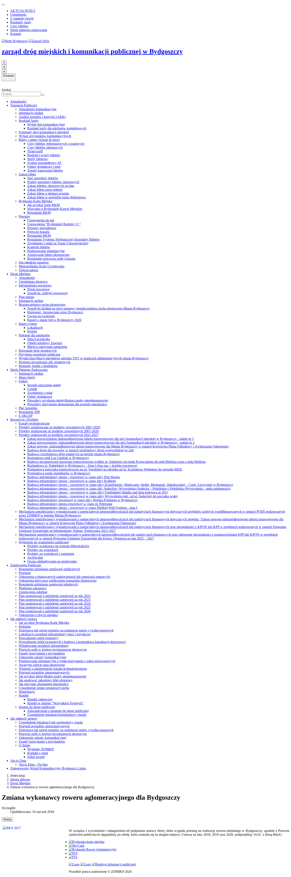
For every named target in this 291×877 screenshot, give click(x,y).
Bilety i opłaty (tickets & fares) (39, 140)
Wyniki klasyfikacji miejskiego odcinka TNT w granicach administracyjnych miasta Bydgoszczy (84, 358)
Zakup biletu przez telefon (44, 189)
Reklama (25, 626)
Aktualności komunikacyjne (37, 109)
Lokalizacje (35, 327)
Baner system (28, 324)
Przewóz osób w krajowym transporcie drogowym (53, 649)
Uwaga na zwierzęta (41, 316)
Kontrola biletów (38, 247)
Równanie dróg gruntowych (38, 350)
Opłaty (23, 381)
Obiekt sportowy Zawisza (44, 343)
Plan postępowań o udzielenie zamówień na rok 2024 (55, 603)
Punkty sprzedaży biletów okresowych (53, 182)
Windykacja (27, 691)
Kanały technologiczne (34, 423)
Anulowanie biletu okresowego (48, 255)
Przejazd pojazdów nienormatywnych (44, 672)
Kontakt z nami (37, 753)
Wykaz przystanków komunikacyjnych (45, 136)
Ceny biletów (19, 26)
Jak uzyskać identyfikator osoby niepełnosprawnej (52, 676)
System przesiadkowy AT (44, 163)
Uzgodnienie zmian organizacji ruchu (44, 688)
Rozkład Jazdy (29, 120)
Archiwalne (35, 557)
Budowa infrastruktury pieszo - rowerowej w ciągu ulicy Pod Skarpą (73, 477)
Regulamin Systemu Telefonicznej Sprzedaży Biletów (63, 239)
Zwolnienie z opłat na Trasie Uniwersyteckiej (57, 243)
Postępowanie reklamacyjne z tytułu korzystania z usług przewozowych (67, 661)
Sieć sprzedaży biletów (42, 178)
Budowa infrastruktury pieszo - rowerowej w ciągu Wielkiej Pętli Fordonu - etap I (82, 508)
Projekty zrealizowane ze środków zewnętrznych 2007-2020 (59, 427)
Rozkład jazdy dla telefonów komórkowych (56, 128)
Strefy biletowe (37, 159)
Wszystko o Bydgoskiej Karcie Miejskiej (54, 209)
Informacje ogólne (31, 113)
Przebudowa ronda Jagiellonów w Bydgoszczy (59, 473)
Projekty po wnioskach (42, 550)
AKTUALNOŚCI (22, 11)
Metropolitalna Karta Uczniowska (41, 266)
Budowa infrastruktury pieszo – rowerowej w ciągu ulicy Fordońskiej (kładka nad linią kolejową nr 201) (97, 492)
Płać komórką (28, 408)
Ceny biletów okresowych (45, 147)
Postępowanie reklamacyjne (46, 251)
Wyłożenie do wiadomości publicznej (44, 542)
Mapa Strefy (27, 377)
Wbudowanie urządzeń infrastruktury (44, 645)
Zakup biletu (27, 174)
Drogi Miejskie (20, 274)
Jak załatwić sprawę (23, 619)
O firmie (24, 745)
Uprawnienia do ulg (40, 220)
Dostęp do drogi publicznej (37, 707)
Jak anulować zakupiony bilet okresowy (46, 680)
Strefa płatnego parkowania (28, 30)
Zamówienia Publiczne (25, 565)
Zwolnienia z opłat (39, 393)
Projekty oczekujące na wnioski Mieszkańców (58, 546)
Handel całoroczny (40, 699)
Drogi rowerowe (38, 289)
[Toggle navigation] (3, 4)
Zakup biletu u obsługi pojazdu (48, 193)
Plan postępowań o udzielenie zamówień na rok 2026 (55, 611)
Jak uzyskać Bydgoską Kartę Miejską (44, 622)
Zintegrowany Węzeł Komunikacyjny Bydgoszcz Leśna (48, 768)
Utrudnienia (18, 14)
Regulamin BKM (39, 212)
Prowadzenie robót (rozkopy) (38, 638)
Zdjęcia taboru (28, 270)
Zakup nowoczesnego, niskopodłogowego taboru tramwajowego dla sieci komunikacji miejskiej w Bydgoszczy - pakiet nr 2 (110, 442)
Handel (24, 695)
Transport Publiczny (23, 105)
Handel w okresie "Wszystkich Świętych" (55, 703)
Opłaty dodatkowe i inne (44, 166)
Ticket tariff (35, 151)
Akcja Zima (18, 760)
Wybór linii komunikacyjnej (46, 124)
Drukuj (7, 819)
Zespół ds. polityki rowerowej (47, 293)
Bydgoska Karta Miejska (35, 201)
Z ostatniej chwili (21, 18)
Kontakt (15, 34)
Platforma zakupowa (32, 588)
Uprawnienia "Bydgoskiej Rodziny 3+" (54, 224)
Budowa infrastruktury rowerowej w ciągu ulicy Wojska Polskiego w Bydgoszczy (82, 500)
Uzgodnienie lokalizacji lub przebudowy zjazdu (51, 722)
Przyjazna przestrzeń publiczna (39, 354)
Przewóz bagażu (38, 232)
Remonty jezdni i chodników (38, 366)
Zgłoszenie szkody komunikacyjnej (42, 657)
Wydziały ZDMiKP (40, 749)
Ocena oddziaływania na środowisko (52, 561)
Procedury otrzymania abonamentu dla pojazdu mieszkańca (67, 404)
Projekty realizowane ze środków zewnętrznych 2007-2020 (59, 431)
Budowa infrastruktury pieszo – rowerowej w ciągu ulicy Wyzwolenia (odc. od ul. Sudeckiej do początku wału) (102, 496)
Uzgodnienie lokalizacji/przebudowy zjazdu (56, 714)
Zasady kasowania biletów (45, 170)
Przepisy (24, 216)
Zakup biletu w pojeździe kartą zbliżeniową (56, 197)
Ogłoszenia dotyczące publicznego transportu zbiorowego (58, 580)
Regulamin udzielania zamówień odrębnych (48, 584)
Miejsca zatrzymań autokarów (47, 347)
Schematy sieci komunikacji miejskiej (44, 132)
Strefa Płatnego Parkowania (29, 370)
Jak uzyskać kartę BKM (43, 205)
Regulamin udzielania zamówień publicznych (49, 569)
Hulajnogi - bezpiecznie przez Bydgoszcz (55, 312)
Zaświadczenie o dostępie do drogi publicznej (58, 711)
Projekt (32, 331)
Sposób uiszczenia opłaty (44, 385)
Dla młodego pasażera (34, 262)
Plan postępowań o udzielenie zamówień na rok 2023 (55, 599)
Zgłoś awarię (36, 757)
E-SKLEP (26, 416)
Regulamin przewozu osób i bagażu (51, 258)
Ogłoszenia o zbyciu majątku (38, 615)
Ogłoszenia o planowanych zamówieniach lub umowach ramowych (64, 576)
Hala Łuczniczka (38, 339)
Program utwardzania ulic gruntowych (44, 362)
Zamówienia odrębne (33, 592)
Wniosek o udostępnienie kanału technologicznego (53, 668)
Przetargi (25, 573)
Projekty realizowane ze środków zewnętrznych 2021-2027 (59, 435)
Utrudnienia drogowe (33, 281)
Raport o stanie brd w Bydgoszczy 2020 (54, 320)
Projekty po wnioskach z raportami (50, 553)
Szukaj (6, 90)
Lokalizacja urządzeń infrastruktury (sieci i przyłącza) (55, 634)
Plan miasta (26, 297)
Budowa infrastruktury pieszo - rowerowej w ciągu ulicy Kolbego (71, 481)
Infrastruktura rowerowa (35, 285)
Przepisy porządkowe (41, 228)
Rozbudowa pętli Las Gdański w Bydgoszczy (58, 458)
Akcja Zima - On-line (33, 764)
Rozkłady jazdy (20, 22)
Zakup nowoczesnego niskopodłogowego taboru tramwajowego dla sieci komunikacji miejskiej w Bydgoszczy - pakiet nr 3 (110, 439)
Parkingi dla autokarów (34, 335)
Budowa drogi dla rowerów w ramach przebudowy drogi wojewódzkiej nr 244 (80, 450)
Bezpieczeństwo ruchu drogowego (42, 304)
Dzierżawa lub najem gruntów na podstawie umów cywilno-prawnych (66, 630)
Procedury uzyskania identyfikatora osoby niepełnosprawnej (67, 400)
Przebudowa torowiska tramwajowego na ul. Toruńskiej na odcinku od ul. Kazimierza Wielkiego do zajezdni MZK (104, 469)
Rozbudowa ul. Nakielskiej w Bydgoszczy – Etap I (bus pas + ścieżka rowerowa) (82, 465)
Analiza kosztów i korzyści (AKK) (42, 117)
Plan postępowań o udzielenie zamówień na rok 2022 (55, 596)
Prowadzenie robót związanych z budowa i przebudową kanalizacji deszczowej (72, 642)
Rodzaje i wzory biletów (43, 155)
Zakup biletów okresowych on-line (50, 186)
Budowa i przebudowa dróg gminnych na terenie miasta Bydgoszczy (73, 454)
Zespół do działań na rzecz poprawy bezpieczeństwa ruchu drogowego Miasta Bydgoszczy (88, 308)
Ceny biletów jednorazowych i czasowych (55, 143)
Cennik (32, 389)
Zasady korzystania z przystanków (42, 653)
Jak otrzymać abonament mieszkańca (43, 684)
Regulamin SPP (29, 412)
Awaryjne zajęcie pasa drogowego (42, 665)
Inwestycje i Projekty (24, 419)
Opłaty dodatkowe (39, 396)
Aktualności (18, 101)
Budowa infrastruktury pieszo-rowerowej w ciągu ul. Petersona (69, 504)
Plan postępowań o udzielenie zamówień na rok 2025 (55, 607)
